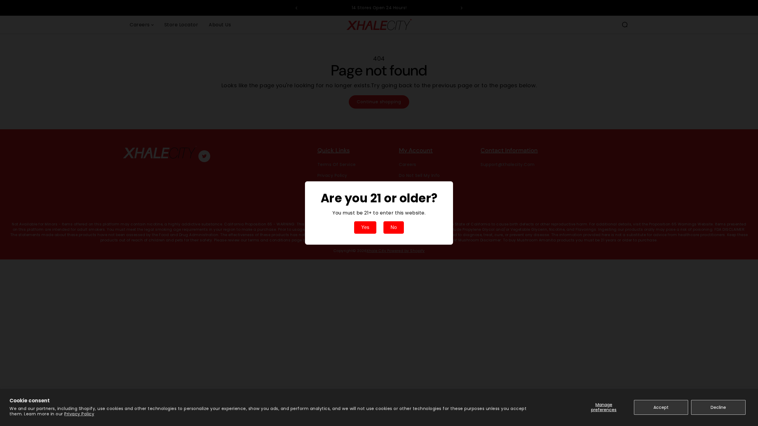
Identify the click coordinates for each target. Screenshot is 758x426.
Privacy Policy (79, 414)
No (394, 227)
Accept (661, 407)
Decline (718, 407)
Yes (365, 227)
